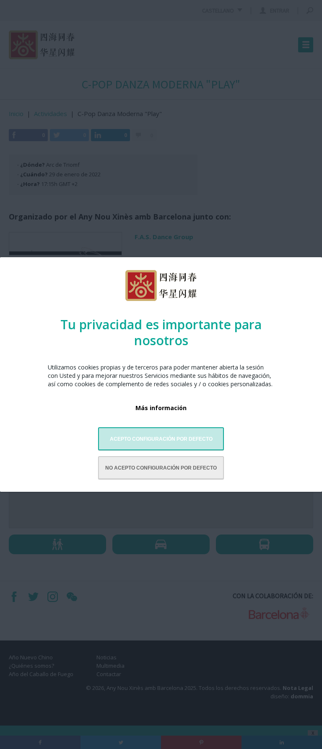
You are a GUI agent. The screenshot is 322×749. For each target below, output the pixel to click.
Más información (161, 408)
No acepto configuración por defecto (161, 468)
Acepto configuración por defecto (161, 439)
